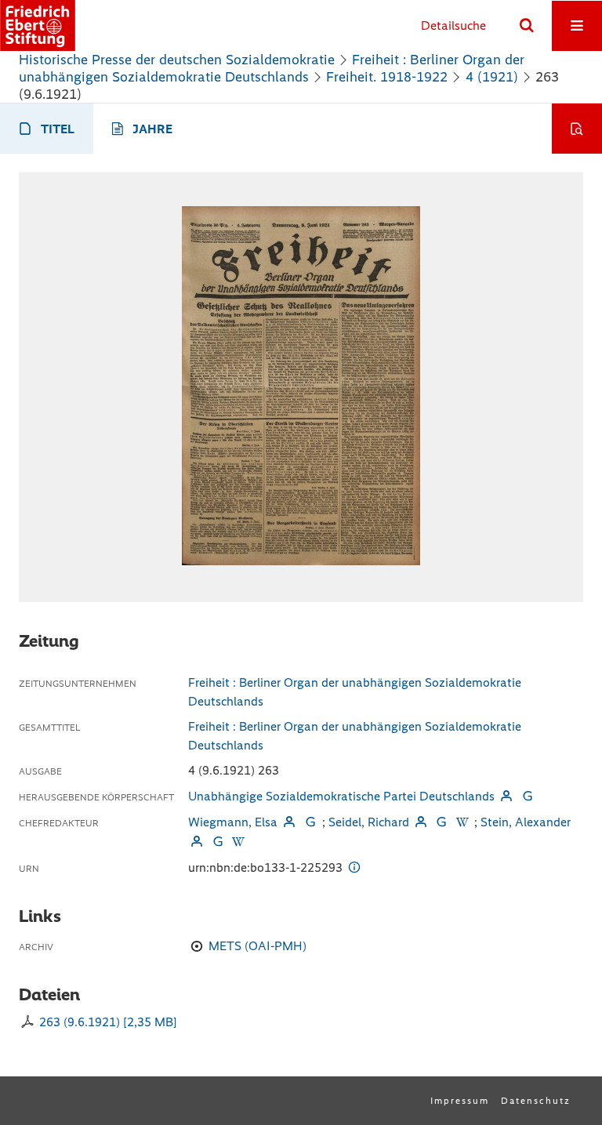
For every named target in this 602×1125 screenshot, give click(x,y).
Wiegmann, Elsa (232, 822)
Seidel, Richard (368, 822)
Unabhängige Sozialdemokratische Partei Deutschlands (341, 796)
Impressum (459, 1100)
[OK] (527, 26)
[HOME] (37, 25)
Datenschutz (536, 1100)
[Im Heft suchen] (577, 128)
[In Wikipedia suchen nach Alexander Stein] (238, 841)
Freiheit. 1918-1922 (387, 76)
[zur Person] (506, 796)
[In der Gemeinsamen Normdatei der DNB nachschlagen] (526, 796)
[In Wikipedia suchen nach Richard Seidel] (462, 822)
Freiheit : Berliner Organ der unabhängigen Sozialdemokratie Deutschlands (271, 68)
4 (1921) (492, 76)
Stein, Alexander (526, 822)
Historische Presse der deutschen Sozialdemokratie (177, 59)
